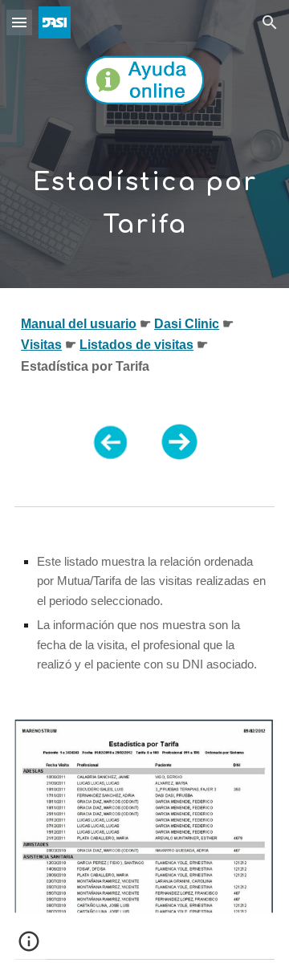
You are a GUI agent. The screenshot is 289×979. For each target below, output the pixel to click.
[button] (19, 22)
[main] (144, 195)
